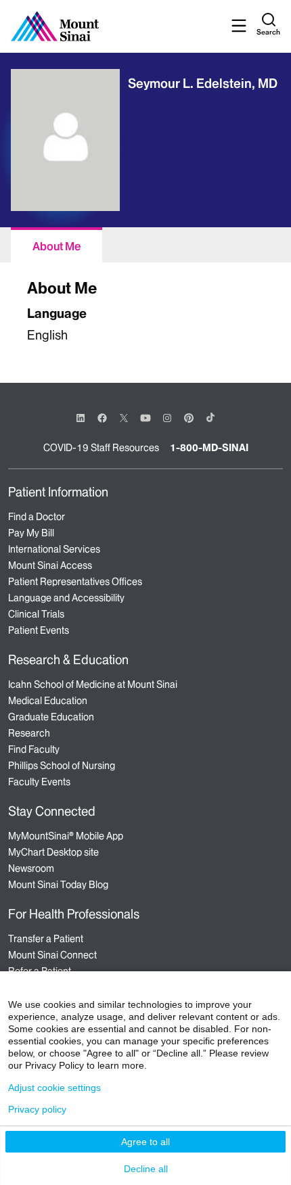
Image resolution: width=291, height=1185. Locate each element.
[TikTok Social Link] (210, 417)
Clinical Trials (36, 614)
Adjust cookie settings (54, 1087)
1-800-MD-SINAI (209, 448)
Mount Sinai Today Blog (58, 885)
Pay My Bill (31, 533)
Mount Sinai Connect (52, 955)
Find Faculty (34, 749)
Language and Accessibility (66, 598)
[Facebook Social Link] (102, 417)
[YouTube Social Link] (145, 417)
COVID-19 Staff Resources (101, 448)
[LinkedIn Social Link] (80, 418)
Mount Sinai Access (50, 565)
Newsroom (31, 868)
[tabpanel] (145, 308)
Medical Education (47, 701)
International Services (54, 549)
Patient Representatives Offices (75, 582)
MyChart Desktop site (53, 852)
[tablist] (145, 244)
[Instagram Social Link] (167, 418)
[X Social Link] (124, 418)
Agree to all (145, 1141)
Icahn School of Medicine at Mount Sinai (92, 684)
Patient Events (38, 630)
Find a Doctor (36, 517)
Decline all (146, 1168)
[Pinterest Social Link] (189, 417)
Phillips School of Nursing (61, 766)
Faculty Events (39, 782)
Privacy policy (37, 1109)
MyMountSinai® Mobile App (65, 836)
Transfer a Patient (45, 939)
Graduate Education (51, 717)
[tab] (56, 244)
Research (29, 733)
